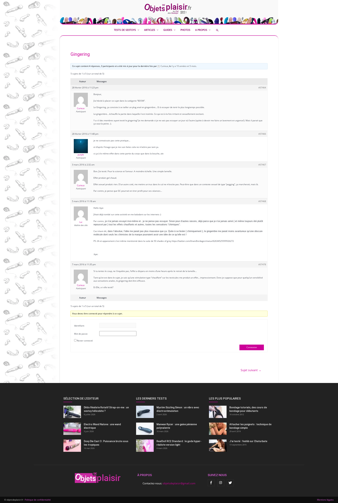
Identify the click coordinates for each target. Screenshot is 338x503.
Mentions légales (325, 499)
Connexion (251, 347)
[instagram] (220, 482)
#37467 (262, 164)
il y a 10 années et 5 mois (183, 66)
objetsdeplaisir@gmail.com (179, 483)
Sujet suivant (251, 370)
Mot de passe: (81, 333)
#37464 (262, 87)
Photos (185, 30)
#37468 (262, 201)
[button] (220, 30)
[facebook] (211, 482)
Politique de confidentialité (38, 499)
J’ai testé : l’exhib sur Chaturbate (248, 441)
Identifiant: (79, 325)
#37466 (262, 133)
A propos (201, 30)
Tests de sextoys (125, 30)
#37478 (262, 264)
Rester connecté (85, 340)
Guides (167, 30)
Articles (149, 30)
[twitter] (230, 482)
